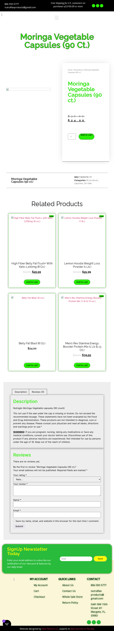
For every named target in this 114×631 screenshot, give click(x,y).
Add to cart (86, 135)
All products (78, 70)
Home (70, 70)
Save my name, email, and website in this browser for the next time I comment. (57, 521)
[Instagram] (101, 5)
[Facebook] (89, 622)
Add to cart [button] (32, 282)
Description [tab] (21, 391)
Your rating (20, 475)
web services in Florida (82, 628)
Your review (20, 484)
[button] (57, 18)
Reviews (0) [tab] (38, 391)
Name (17, 500)
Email (17, 510)
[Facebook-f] (93, 5)
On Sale (88, 183)
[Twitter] (97, 5)
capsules (78, 183)
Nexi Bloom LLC (50, 628)
